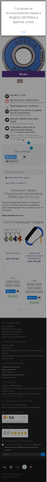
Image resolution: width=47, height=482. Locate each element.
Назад (23, 32)
